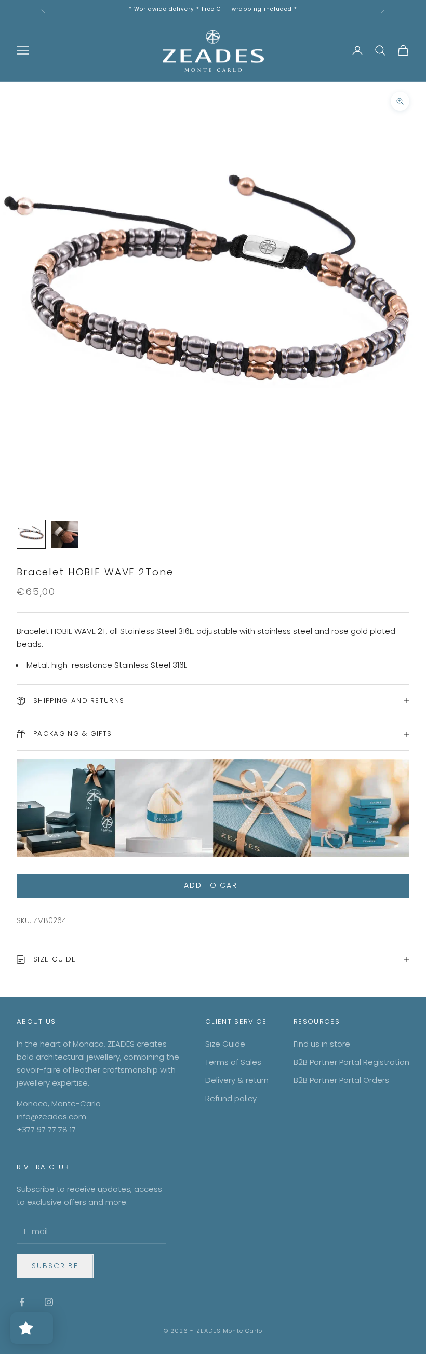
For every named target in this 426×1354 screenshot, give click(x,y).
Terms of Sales (233, 1062)
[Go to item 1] (31, 534)
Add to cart (213, 885)
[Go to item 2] (64, 534)
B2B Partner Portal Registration (351, 1062)
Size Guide (225, 1043)
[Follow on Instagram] (49, 1302)
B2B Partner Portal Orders (341, 1080)
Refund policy (231, 1098)
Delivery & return (237, 1080)
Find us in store (322, 1043)
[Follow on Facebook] (22, 1302)
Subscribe (55, 1266)
